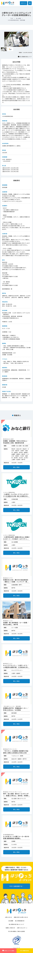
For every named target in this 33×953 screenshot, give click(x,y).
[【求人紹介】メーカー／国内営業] (16, 708)
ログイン (23, 3)
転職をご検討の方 (10, 928)
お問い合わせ (8, 917)
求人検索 (18, 18)
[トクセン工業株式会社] (16, 494)
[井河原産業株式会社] (16, 836)
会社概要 (10, 921)
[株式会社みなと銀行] (16, 446)
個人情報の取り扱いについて (16, 924)
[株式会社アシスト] (16, 665)
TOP (11, 18)
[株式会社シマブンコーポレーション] (16, 793)
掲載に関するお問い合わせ (21, 917)
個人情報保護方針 (20, 921)
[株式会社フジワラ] (16, 579)
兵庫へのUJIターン (22, 928)
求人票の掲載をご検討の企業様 (16, 931)
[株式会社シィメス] (16, 622)
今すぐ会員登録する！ (16, 886)
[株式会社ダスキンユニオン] (16, 750)
